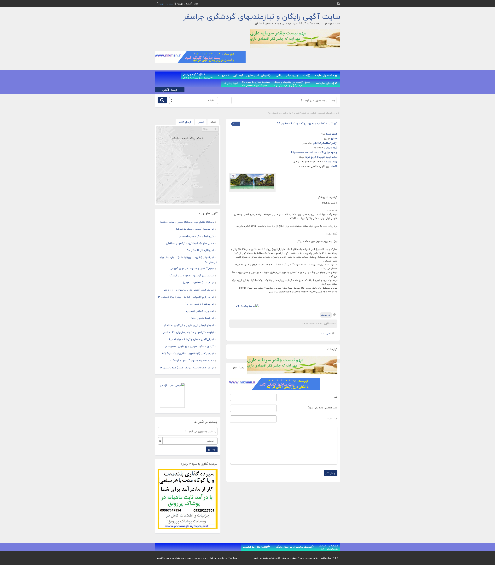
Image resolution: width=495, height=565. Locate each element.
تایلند (313, 113)
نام (335, 397)
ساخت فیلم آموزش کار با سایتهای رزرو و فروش (188, 290)
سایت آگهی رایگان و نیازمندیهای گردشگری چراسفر (261, 16)
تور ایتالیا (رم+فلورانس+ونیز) (198, 282)
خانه (337, 113)
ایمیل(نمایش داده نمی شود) (322, 408)
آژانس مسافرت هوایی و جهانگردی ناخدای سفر (189, 346)
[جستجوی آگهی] (162, 100)
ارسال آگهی (169, 89)
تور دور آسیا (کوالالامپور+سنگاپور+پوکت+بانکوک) (188, 353)
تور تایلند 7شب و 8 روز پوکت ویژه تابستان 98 (307, 123)
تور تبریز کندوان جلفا (202, 318)
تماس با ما (223, 75)
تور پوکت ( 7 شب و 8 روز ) (199, 304)
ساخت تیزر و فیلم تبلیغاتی (291, 75)
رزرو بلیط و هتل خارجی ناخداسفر (196, 236)
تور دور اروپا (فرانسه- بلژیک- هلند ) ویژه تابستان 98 (187, 368)
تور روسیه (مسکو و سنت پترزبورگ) (195, 229)
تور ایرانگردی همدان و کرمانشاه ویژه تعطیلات (190, 339)
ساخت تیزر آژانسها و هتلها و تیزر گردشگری (191, 276)
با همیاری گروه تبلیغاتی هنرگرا (224, 558)
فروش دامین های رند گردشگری (250, 75)
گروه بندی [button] (232, 83)
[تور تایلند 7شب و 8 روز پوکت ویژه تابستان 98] (252, 181)
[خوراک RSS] (338, 3)
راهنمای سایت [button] (326, 83)
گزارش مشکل (326, 334)
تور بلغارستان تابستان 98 (200, 250)
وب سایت (332, 418)
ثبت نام (169, 4)
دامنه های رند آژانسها (255, 546)
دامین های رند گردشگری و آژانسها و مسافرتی (190, 243)
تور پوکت (325, 315)
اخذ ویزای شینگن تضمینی (200, 311)
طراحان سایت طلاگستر (168, 558)
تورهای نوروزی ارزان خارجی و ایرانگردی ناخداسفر (189, 325)
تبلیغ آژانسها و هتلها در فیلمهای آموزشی (192, 268)
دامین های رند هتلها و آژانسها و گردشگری (192, 360)
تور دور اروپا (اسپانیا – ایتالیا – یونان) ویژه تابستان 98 (186, 297)
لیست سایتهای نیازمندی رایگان (293, 546)
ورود (160, 4)
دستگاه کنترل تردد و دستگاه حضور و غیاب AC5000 (187, 222)
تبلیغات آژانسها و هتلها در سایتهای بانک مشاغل (188, 332)
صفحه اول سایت (325, 75)
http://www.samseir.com (305, 152)
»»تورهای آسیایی (326, 113)
